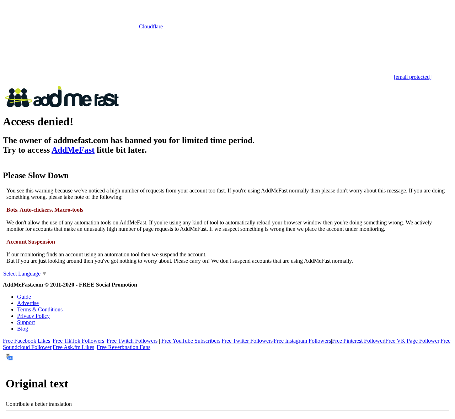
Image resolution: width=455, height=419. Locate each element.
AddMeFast (73, 149)
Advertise (28, 303)
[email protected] (413, 77)
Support (26, 322)
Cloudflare (151, 26)
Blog (22, 329)
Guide (24, 297)
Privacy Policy (33, 316)
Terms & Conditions (40, 309)
